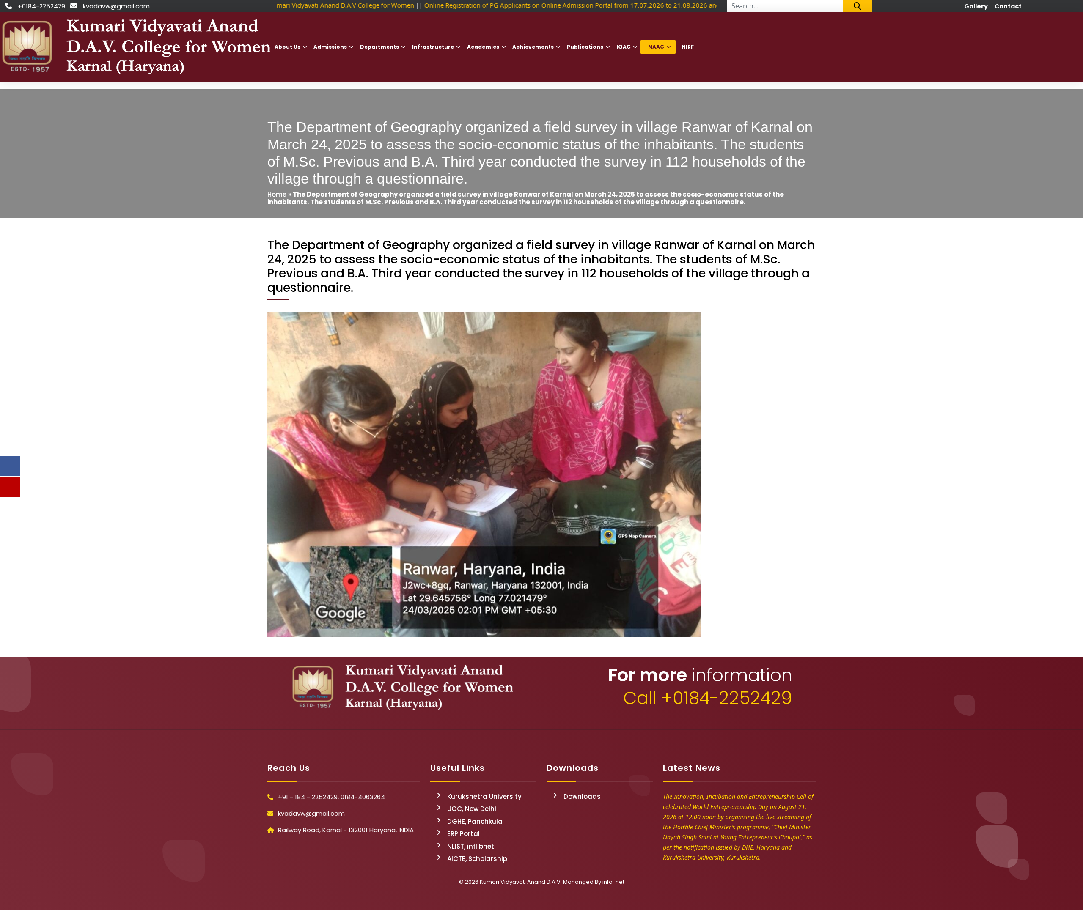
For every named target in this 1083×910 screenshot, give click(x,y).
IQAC (623, 46)
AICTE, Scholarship (477, 858)
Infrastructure (433, 46)
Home (276, 194)
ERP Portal (463, 833)
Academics (483, 46)
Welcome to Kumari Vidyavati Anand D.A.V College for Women (317, 5)
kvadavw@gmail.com (116, 6)
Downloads (582, 796)
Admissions (330, 46)
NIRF (688, 46)
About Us (287, 46)
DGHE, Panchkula (475, 821)
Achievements (533, 46)
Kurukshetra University (484, 796)
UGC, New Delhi (471, 808)
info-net (613, 882)
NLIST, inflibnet (470, 846)
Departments (379, 46)
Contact (1008, 6)
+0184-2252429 (41, 6)
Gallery (976, 6)
